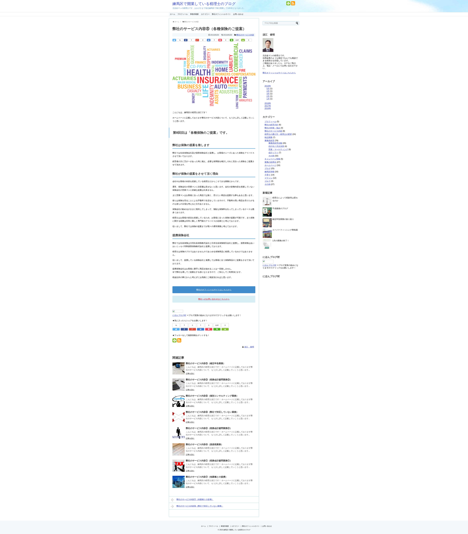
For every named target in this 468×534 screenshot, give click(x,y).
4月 (268, 91)
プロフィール (182, 14)
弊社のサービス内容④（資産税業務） (204, 444)
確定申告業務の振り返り (283, 219)
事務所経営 (269, 141)
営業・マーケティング (278, 149)
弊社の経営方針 (271, 125)
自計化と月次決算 (276, 146)
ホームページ (270, 165)
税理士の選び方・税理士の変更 (278, 134)
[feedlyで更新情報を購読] (288, 4)
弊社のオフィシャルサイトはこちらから (213, 290)
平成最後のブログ (280, 208)
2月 (268, 96)
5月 (268, 88)
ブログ (267, 168)
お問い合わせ (238, 14)
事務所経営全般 (275, 143)
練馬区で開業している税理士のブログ (204, 4)
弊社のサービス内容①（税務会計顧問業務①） (209, 460)
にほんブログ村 (179, 315)
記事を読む (190, 373)
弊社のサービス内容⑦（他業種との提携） (207, 477)
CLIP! (237, 40)
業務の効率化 (270, 162)
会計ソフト (273, 153)
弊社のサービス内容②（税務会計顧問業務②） (209, 428)
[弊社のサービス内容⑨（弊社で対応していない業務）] (178, 417)
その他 (271, 156)
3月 (268, 94)
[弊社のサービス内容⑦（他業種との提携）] (178, 482)
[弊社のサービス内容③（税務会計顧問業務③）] (178, 385)
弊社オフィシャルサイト (221, 14)
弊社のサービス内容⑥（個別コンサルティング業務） (212, 396)
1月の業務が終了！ (280, 241)
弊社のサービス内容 (245, 35)
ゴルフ (267, 181)
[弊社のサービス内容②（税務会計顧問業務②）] (178, 433)
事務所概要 (194, 14)
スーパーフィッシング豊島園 (285, 230)
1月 (268, 99)
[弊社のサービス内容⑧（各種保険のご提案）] (208, 40)
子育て (267, 175)
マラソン (268, 178)
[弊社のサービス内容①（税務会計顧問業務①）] (178, 466)
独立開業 (268, 137)
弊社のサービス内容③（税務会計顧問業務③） (209, 379)
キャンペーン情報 (272, 159)
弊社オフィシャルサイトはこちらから (279, 73)
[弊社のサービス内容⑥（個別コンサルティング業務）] (178, 401)
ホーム (172, 14)
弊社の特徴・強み (272, 128)
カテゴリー (205, 14)
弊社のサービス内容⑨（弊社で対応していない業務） (212, 412)
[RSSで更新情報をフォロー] (293, 4)
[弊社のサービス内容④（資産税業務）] (178, 449)
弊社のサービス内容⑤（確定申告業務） (205, 363)
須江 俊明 (249, 347)
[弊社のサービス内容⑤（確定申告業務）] (178, 368)
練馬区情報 (269, 172)
